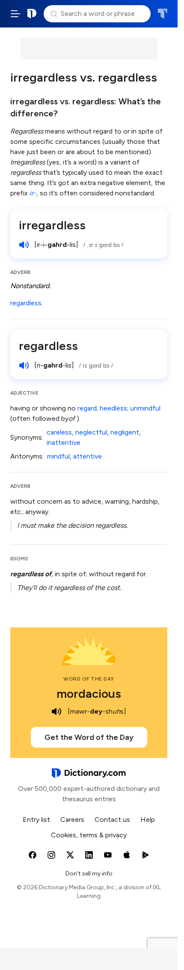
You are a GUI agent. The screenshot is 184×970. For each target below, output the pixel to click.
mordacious (88, 693)
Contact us (112, 819)
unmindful (145, 408)
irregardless (52, 225)
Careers (72, 819)
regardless (26, 303)
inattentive (63, 442)
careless (59, 432)
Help (147, 819)
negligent (124, 432)
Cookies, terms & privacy (89, 835)
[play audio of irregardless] (24, 245)
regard (87, 408)
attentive (87, 456)
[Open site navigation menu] (15, 13)
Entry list (36, 819)
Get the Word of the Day (89, 737)
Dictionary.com (32, 14)
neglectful (91, 432)
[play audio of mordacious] (56, 711)
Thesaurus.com (162, 14)
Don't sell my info (89, 873)
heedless (113, 408)
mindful (58, 456)
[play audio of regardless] (24, 365)
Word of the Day (88, 679)
